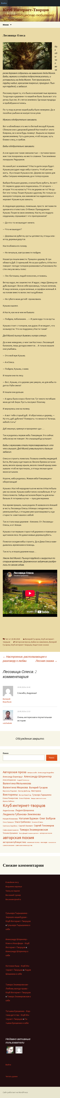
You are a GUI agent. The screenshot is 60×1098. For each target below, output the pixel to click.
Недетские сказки (41, 645)
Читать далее (12, 1076)
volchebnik (7, 723)
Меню (6, 24)
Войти (8, 1064)
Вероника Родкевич (10, 791)
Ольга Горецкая (8, 822)
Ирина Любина (8, 801)
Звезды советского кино (38, 798)
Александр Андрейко (46, 772)
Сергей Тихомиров (44, 825)
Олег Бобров (47, 818)
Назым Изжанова (10, 818)
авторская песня (46, 833)
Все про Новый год (25, 795)
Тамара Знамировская (34, 829)
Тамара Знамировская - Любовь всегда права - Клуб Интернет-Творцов (18, 988)
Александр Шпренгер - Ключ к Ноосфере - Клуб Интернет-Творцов (17, 943)
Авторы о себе (32, 773)
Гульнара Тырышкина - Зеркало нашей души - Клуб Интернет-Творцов (18, 917)
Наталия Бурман (28, 818)
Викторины (10, 794)
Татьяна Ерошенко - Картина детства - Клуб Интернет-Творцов (18, 1015)
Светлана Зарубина (10, 826)
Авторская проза (22, 642)
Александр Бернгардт (13, 776)
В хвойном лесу (12, 882)
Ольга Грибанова (23, 822)
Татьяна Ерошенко (10, 833)
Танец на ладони (13, 891)
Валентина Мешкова (15, 787)
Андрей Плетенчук (23, 780)
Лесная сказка (46, 661)
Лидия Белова (8, 810)
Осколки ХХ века (37, 822)
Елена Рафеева (24, 798)
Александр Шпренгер (38, 776)
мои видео (44, 842)
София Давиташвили (11, 830)
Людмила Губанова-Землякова (22, 814)
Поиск (6, 753)
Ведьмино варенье (14, 886)
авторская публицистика (14, 842)
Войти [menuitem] (4, 3)
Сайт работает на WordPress (15, 1092)
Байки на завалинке (39, 642)
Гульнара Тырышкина (41, 794)
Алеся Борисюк (9, 780)
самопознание (8, 845)
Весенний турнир (13, 895)
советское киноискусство (23, 845)
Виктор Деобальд (24, 791)
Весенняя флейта (13, 899)
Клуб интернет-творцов (21, 645)
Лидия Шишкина (24, 810)
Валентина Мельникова (17, 783)
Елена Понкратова (10, 798)
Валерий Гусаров (32, 639)
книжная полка (33, 842)
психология (52, 842)
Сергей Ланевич (26, 825)
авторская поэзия (18, 837)
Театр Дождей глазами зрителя (29, 833)
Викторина (36, 791)
